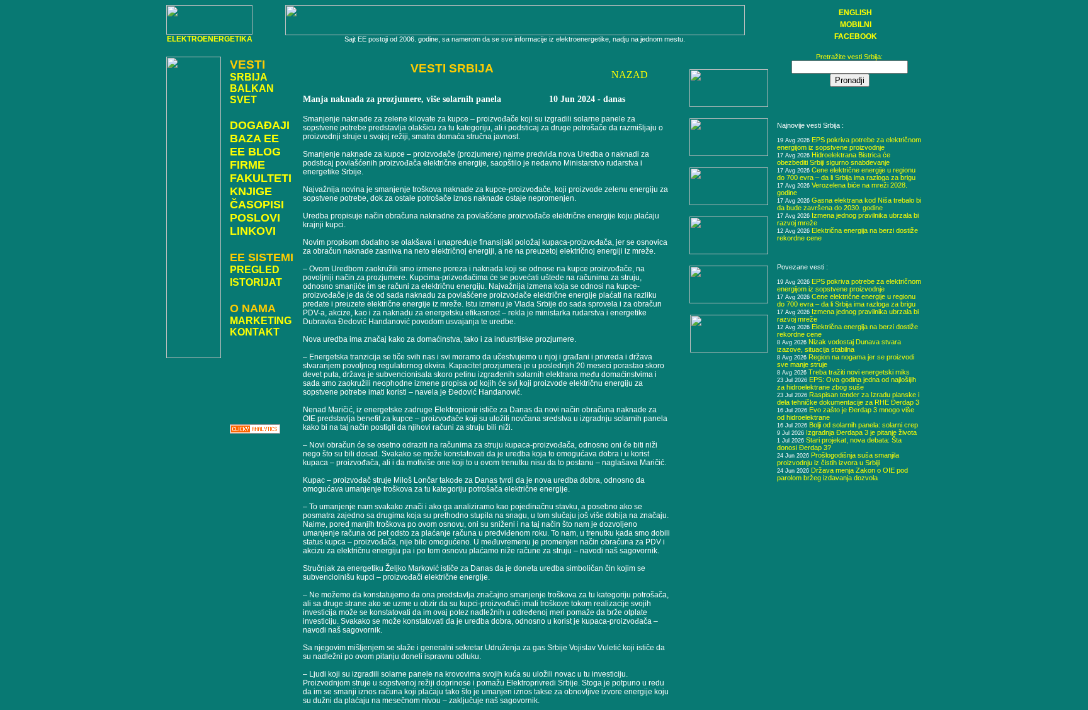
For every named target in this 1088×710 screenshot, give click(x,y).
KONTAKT (255, 332)
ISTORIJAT (256, 282)
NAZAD (629, 74)
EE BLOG (255, 151)
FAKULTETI (261, 178)
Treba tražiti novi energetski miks (859, 372)
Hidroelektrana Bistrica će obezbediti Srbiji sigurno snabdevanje (833, 158)
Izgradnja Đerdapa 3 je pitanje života (861, 432)
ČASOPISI (257, 204)
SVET (243, 99)
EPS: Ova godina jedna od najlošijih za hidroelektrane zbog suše (846, 383)
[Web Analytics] (255, 430)
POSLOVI (255, 217)
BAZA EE (254, 138)
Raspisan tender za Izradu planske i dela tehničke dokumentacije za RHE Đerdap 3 (848, 398)
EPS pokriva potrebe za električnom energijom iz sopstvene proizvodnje (849, 143)
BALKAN (252, 88)
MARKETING (261, 320)
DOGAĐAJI (260, 125)
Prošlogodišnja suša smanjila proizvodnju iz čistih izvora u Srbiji (838, 458)
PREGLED (255, 269)
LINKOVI (253, 231)
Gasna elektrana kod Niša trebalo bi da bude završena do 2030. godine (849, 203)
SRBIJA (249, 77)
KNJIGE (251, 191)
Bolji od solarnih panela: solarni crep (863, 425)
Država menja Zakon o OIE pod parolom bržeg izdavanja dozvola (842, 474)
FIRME (247, 165)
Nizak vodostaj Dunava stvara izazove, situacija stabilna (839, 345)
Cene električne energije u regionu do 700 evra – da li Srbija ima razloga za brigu (846, 173)
